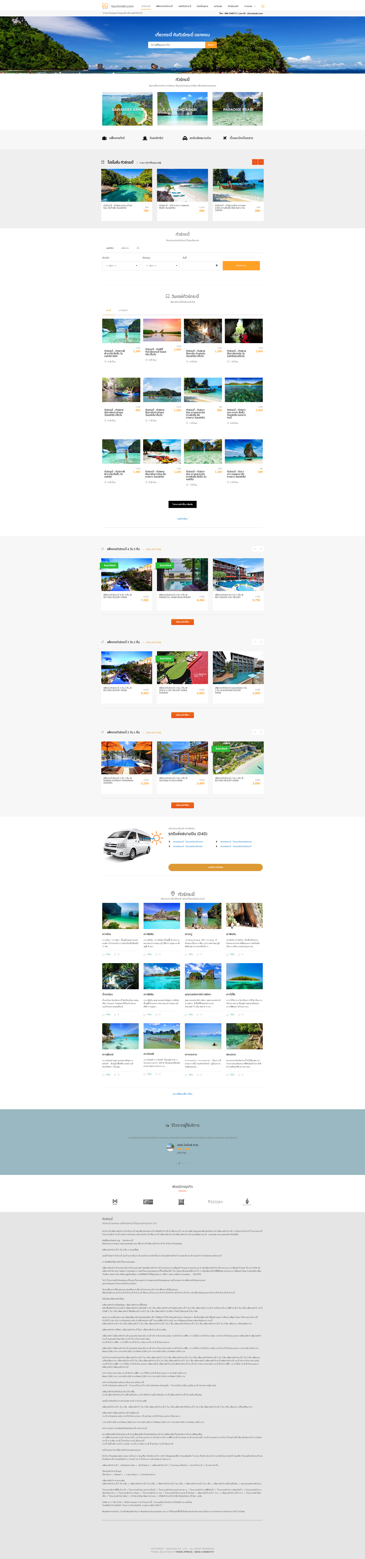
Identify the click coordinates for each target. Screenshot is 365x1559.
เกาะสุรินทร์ (107, 1054)
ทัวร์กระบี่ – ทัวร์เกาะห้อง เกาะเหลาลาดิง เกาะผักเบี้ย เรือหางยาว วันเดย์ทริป (174, 208)
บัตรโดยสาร (202, 6)
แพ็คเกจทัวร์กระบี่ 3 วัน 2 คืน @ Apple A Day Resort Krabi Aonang (117, 690)
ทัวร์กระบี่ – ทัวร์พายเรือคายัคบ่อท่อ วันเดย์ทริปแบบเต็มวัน (236, 353)
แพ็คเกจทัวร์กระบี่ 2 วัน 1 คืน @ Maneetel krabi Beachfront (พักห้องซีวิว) (231, 781)
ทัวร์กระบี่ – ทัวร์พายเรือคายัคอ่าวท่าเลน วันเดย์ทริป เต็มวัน (154, 412)
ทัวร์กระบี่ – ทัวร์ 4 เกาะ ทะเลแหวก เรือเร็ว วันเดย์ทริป (118, 207)
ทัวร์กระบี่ (145, 6)
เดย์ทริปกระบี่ (184, 6)
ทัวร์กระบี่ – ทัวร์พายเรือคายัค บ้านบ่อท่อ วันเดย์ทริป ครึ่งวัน (195, 353)
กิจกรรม (146, 258)
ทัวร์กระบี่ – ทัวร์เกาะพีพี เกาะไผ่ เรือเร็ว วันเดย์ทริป (114, 474)
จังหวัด (105, 258)
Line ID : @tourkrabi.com (251, 13)
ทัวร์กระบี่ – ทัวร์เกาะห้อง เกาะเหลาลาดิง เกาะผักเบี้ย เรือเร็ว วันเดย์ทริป (230, 208)
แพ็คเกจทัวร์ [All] (153, 549)
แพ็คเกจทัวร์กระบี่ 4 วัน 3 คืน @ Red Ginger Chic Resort (173, 596)
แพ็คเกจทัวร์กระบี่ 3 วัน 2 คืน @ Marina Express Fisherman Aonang (230, 690)
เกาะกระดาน (191, 1054)
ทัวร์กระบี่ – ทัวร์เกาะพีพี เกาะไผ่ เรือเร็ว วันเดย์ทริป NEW (114, 353)
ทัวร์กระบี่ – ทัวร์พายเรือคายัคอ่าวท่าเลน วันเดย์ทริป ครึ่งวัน (113, 412)
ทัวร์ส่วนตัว (233, 6)
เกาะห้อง (106, 934)
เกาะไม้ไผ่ (230, 994)
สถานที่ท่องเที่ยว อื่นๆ (182, 1094)
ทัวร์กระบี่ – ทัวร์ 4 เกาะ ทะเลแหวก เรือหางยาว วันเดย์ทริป (236, 474)
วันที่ (184, 258)
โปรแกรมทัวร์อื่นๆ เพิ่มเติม (182, 504)
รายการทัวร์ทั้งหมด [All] (150, 163)
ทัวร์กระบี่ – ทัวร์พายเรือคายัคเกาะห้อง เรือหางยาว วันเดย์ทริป (155, 474)
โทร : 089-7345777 (228, 13)
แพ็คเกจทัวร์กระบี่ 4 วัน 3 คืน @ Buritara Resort (229, 596)
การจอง (248, 6)
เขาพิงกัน (231, 934)
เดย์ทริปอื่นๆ (182, 519)
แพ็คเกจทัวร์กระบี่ (164, 6)
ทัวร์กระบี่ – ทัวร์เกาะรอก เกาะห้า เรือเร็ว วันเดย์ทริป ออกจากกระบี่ (236, 414)
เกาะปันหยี (149, 1054)
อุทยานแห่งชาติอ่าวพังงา (198, 994)
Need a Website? (204, 1552)
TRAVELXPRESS (183, 1552)
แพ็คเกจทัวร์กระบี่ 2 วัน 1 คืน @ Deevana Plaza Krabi (117, 779)
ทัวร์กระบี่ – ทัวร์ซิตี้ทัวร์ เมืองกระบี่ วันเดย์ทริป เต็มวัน (155, 352)
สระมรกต (231, 1054)
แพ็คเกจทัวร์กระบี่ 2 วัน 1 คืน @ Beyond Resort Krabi (173, 779)
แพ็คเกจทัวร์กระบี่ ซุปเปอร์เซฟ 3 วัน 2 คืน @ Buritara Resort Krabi (175, 690)
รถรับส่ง (218, 6)
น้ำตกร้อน (107, 994)
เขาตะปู (188, 934)
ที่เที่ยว (108, 954)
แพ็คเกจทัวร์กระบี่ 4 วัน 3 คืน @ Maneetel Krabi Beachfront (119, 596)
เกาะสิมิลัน (149, 934)
